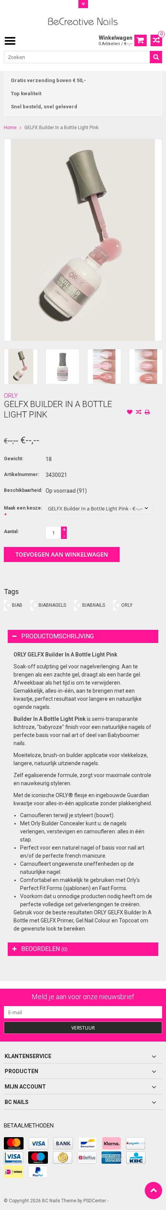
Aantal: (11, 531)
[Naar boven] (153, 1190)
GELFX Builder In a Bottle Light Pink (61, 127)
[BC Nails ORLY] (83, 21)
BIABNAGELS (52, 605)
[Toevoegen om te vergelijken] (138, 412)
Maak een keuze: (23, 511)
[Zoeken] (156, 57)
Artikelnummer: (21, 474)
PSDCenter (94, 1200)
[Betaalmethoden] (14, 1143)
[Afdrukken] (147, 412)
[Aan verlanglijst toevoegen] (129, 412)
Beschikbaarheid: (23, 490)
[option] (21, 366)
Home (10, 127)
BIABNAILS (93, 605)
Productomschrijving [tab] (57, 636)
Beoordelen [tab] (44, 949)
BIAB (17, 605)
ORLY (11, 395)
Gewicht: (13, 458)
